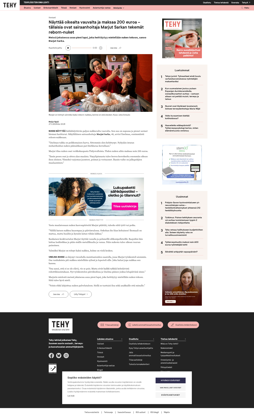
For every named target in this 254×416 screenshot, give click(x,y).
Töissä (64, 8)
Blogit (100, 369)
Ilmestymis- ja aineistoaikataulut (169, 361)
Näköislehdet (167, 348)
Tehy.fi (245, 2)
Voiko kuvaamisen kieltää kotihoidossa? (177, 117)
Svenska (235, 2)
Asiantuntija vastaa (101, 8)
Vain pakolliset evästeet (170, 387)
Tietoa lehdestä (221, 2)
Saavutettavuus (124, 412)
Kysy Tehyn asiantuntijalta (141, 348)
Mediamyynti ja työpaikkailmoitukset (170, 354)
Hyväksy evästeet (170, 380)
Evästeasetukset (170, 395)
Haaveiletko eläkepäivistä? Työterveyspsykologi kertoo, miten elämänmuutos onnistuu (181, 128)
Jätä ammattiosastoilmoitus (140, 354)
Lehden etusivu (105, 339)
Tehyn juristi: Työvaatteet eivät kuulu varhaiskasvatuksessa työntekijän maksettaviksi (183, 79)
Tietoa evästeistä (91, 412)
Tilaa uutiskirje (112, 325)
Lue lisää (70, 396)
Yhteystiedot (166, 367)
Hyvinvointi (84, 8)
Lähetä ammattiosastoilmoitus (146, 325)
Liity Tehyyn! (79, 294)
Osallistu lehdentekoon (186, 325)
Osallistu (207, 2)
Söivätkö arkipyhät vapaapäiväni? (181, 251)
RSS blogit (154, 412)
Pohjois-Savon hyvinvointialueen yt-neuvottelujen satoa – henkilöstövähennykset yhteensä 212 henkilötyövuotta (182, 206)
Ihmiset (73, 8)
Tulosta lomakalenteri (139, 364)
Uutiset (37, 8)
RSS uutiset (141, 412)
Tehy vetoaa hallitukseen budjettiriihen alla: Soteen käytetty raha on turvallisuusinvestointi (184, 232)
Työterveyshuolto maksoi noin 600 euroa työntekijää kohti (181, 243)
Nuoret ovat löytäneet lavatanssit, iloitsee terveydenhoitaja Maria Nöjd (182, 107)
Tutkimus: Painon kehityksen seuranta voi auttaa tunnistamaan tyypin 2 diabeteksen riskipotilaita (183, 220)
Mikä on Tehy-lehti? (169, 343)
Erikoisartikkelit (51, 8)
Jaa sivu (113, 47)
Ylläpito (167, 412)
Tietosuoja (108, 412)
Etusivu (27, 8)
